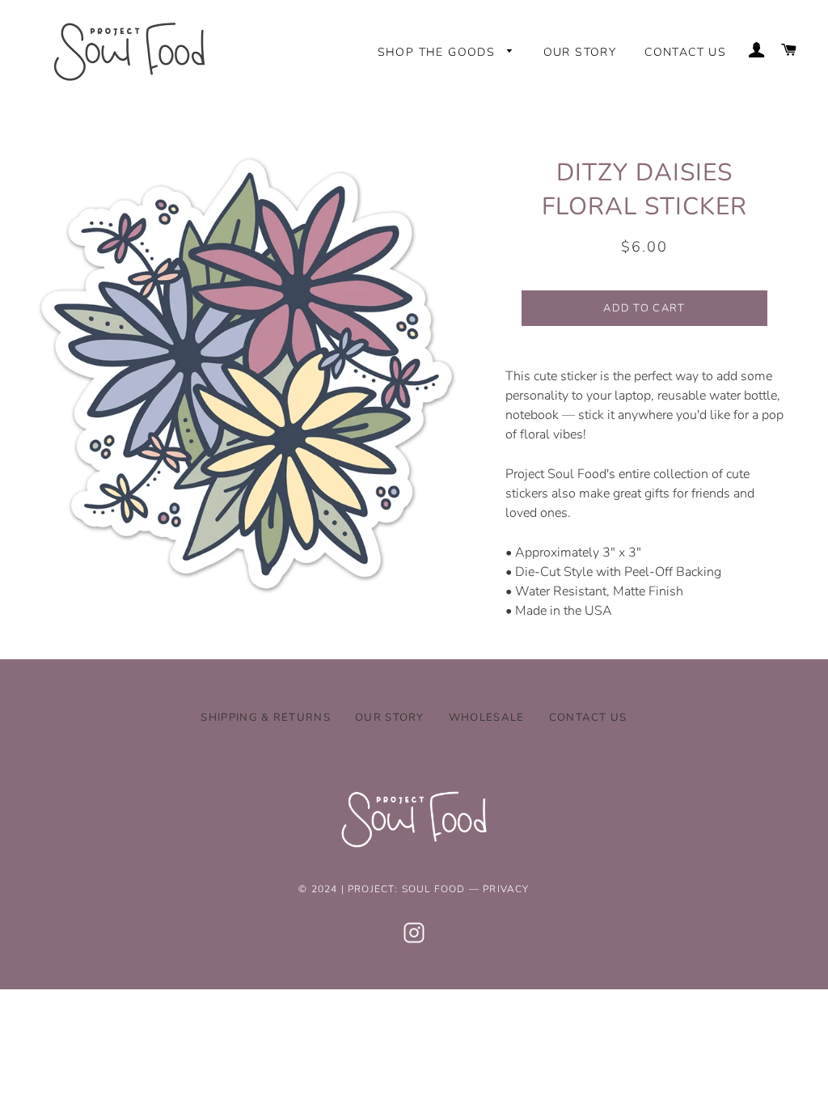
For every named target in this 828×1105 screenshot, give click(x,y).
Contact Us (685, 52)
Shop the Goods (439, 52)
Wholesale (487, 717)
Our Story (580, 52)
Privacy (506, 889)
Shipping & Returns (266, 717)
